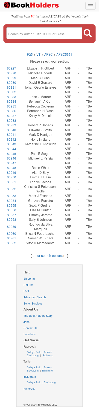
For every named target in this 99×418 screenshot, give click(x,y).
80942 (11, 139)
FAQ (26, 291)
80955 (11, 205)
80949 (11, 172)
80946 (11, 158)
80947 (11, 163)
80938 (11, 120)
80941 (11, 134)
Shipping (29, 278)
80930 (11, 82)
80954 (11, 200)
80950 (11, 177)
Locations (29, 334)
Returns (28, 285)
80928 (11, 73)
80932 (11, 92)
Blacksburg (33, 355)
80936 (11, 110)
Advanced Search (34, 297)
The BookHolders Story (37, 315)
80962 (11, 243)
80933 (11, 96)
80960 (11, 233)
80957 (11, 214)
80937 (11, 115)
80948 (11, 167)
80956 (11, 210)
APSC (48, 54)
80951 (11, 182)
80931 (11, 87)
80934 (11, 101)
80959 (11, 226)
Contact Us (30, 328)
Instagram (29, 376)
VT (38, 54)
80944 (11, 148)
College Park (34, 352)
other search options (48, 255)
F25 (30, 54)
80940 (11, 130)
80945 (11, 153)
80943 (11, 144)
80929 (11, 77)
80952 (11, 188)
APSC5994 (64, 54)
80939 (11, 125)
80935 (11, 106)
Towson (47, 352)
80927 (11, 68)
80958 (11, 219)
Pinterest (29, 388)
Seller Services (32, 303)
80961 (11, 238)
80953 (11, 195)
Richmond (47, 355)
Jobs (26, 322)
